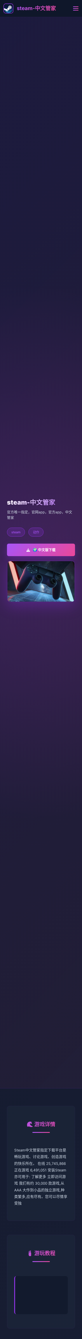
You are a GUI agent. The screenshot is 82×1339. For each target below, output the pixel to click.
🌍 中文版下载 (44, 550)
